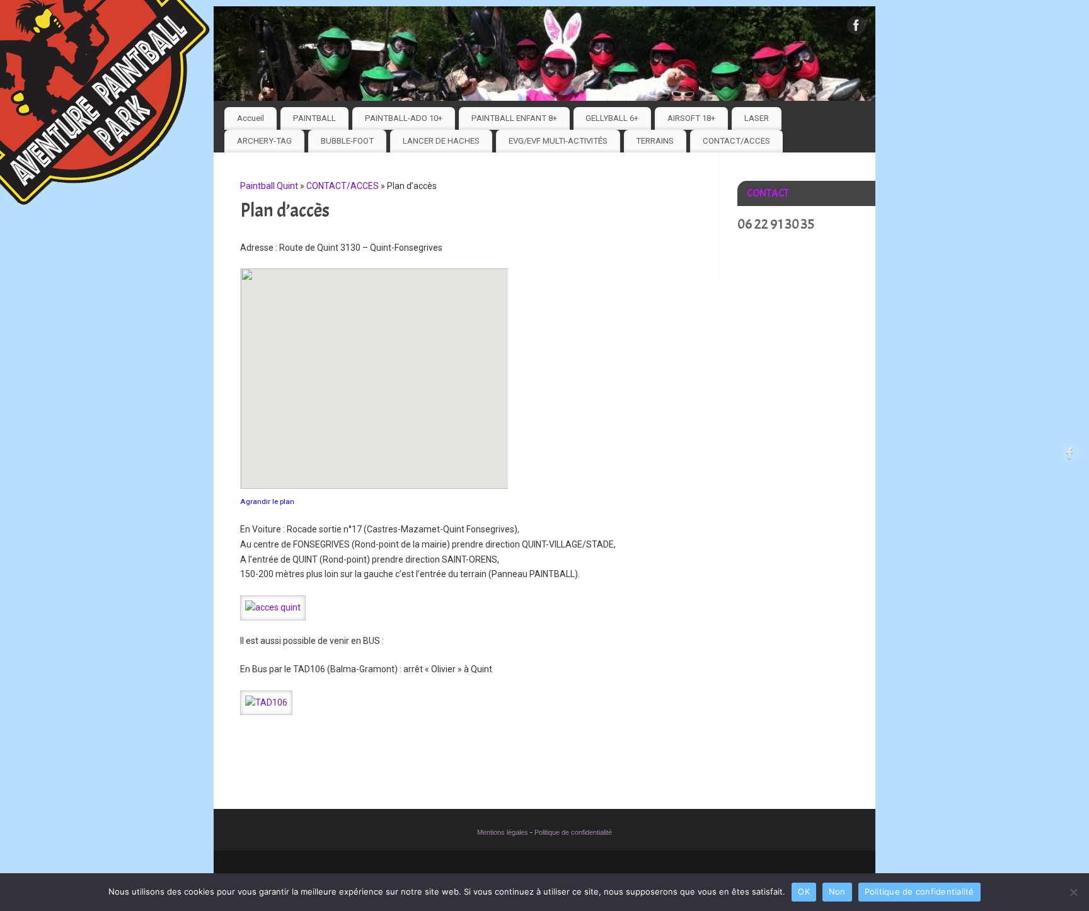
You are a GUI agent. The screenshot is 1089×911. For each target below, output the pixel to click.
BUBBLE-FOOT (347, 141)
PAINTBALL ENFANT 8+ (514, 118)
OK (804, 891)
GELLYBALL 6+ (611, 118)
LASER (756, 118)
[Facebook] (856, 28)
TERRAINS (655, 141)
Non (837, 891)
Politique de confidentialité (573, 832)
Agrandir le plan (267, 501)
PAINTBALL (314, 118)
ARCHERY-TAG (264, 141)
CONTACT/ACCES (736, 141)
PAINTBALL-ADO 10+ (403, 118)
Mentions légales (502, 832)
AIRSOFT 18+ (691, 118)
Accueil (250, 118)
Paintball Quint (269, 186)
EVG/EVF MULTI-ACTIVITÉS (558, 141)
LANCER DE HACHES (441, 141)
